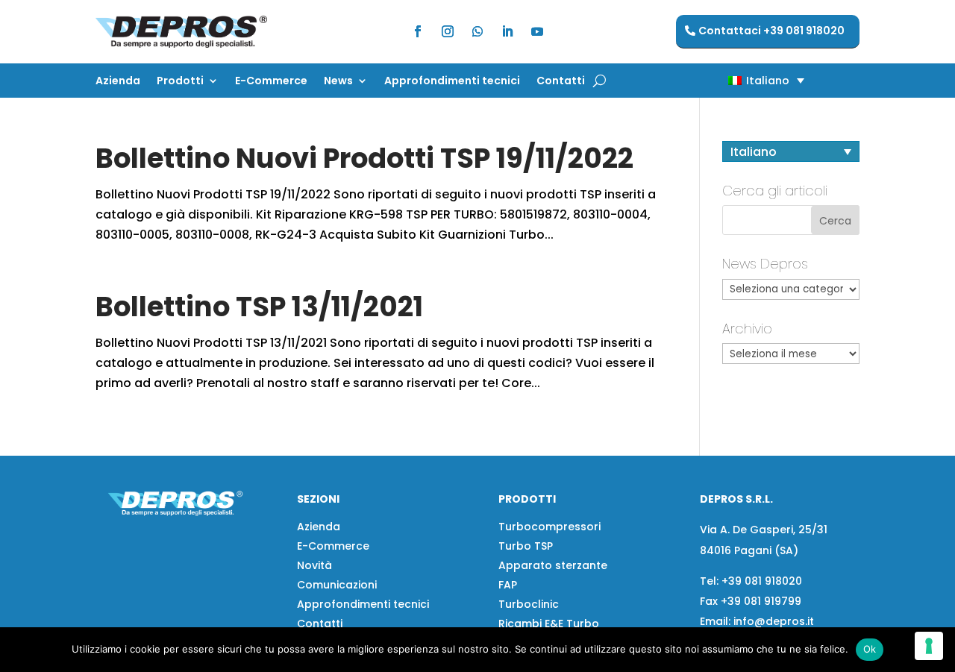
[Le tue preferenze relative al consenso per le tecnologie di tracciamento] (929, 646)
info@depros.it (772, 621)
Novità (314, 565)
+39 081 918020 (761, 581)
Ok (870, 649)
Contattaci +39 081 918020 (771, 30)
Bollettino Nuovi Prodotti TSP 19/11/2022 (364, 158)
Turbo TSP (525, 545)
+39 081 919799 (761, 601)
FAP (507, 584)
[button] (740, 80)
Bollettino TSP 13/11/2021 (259, 306)
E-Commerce (271, 81)
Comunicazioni (337, 584)
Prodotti (180, 81)
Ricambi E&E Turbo (548, 623)
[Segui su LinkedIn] (507, 31)
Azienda (118, 81)
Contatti (560, 81)
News (338, 81)
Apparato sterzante (552, 565)
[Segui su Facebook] (418, 31)
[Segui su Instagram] (448, 31)
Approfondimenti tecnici (452, 81)
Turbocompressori (549, 526)
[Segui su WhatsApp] (477, 31)
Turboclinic (528, 604)
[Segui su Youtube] (537, 31)
